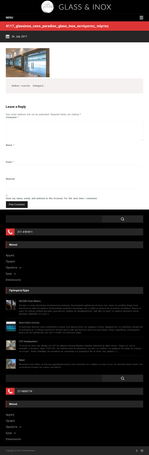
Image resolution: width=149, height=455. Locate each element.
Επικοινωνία (13, 280)
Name (10, 145)
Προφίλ (10, 261)
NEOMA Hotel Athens (30, 301)
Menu (9, 17)
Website (10, 179)
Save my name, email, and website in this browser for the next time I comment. (51, 198)
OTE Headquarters (28, 341)
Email (10, 162)
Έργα (9, 273)
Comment (12, 117)
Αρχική (10, 255)
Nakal (22, 360)
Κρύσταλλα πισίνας (29, 322)
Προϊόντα (11, 267)
